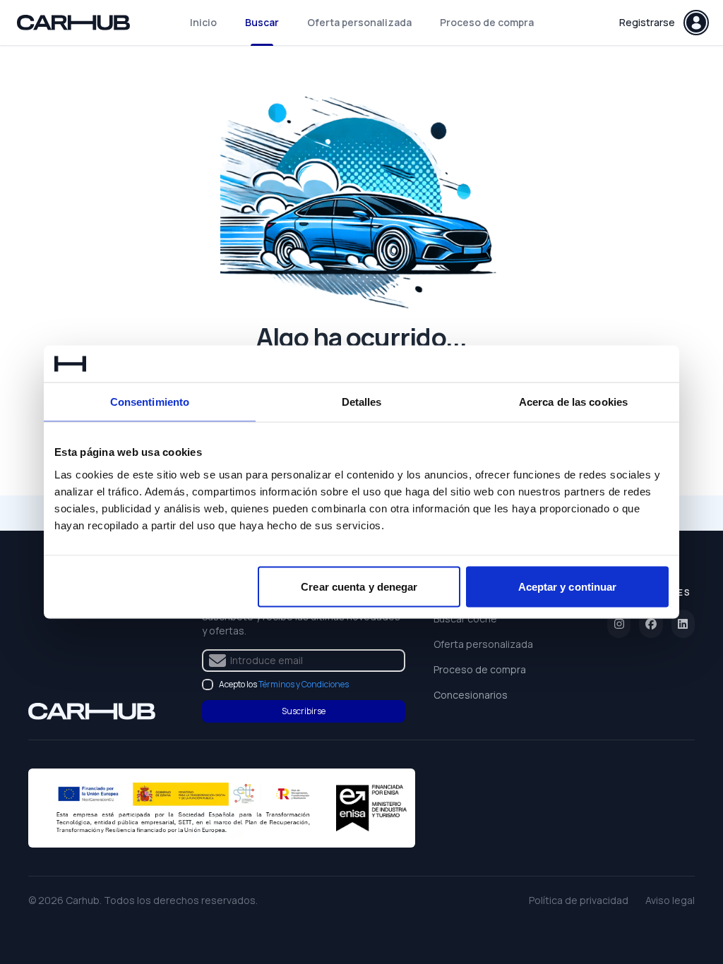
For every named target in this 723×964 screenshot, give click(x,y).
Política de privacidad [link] (578, 900)
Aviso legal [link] (670, 900)
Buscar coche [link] (465, 618)
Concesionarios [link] (471, 694)
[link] (91, 711)
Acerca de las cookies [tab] (573, 402)
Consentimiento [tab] (149, 402)
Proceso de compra (487, 22)
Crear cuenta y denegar (359, 586)
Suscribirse (303, 711)
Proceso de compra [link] (480, 669)
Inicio (203, 22)
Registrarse (647, 22)
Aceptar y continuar (567, 586)
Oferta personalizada (359, 22)
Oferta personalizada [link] (483, 644)
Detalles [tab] (362, 402)
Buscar (262, 22)
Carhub (83, 900)
